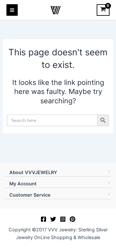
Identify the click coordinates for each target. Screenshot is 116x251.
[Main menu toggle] (12, 9)
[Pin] (72, 219)
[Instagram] (63, 219)
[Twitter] (53, 219)
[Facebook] (43, 219)
